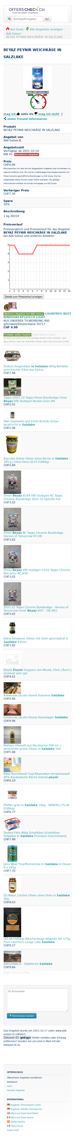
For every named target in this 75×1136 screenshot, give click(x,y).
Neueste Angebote (16, 1090)
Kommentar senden (23, 1015)
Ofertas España (17, 1121)
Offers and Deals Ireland (21, 1117)
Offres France (16, 1125)
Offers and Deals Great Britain (24, 1113)
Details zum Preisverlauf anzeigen (23, 296)
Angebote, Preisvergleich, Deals (25, 1104)
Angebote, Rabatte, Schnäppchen (26, 1108)
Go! (47, 19)
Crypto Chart (13, 1129)
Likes (9, 1085)
